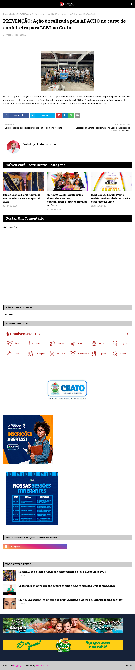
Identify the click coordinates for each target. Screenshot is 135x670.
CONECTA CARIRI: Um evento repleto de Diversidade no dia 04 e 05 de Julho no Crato (110, 198)
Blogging (17, 665)
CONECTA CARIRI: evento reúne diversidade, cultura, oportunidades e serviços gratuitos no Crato (67, 200)
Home (129, 665)
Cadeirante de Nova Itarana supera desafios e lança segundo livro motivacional (66, 586)
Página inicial (9, 14)
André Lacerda (12, 35)
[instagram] (35, 546)
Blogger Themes (43, 665)
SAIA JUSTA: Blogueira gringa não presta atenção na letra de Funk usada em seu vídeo (70, 600)
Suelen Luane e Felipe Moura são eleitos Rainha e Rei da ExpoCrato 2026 (22, 198)
